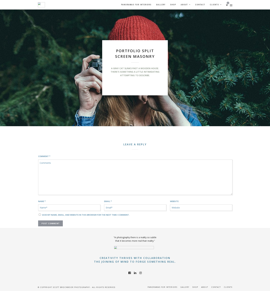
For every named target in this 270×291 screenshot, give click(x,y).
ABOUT (204, 287)
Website (174, 201)
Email (108, 201)
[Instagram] (140, 273)
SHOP (195, 287)
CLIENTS (228, 287)
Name (42, 201)
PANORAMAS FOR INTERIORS (162, 287)
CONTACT (216, 287)
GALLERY (184, 287)
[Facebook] (129, 273)
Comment (44, 156)
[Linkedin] (135, 273)
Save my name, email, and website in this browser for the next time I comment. (85, 214)
